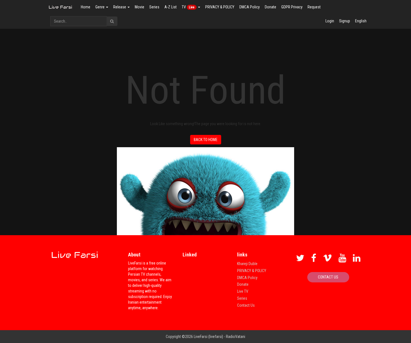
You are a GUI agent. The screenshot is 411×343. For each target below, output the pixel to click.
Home (85, 7)
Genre (100, 7)
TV (188, 7)
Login (329, 21)
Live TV (242, 291)
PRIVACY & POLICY (219, 7)
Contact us (328, 277)
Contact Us (246, 305)
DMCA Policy (249, 7)
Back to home (206, 139)
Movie (139, 7)
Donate (270, 7)
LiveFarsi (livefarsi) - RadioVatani (219, 336)
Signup (344, 21)
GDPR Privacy (292, 7)
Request (314, 7)
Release (120, 7)
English (361, 21)
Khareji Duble (247, 263)
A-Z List (170, 7)
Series (154, 7)
